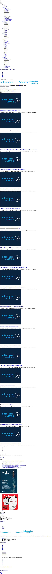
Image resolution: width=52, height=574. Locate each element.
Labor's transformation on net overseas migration (10, 466)
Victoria (5, 65)
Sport (5, 51)
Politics (3, 21)
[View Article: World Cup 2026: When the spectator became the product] (10, 128)
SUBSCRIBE (6, 10)
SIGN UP (2, 457)
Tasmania (6, 64)
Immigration (6, 67)
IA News (5, 6)
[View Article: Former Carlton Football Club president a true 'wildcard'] (10, 108)
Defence (5, 26)
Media (5, 36)
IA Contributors (6, 15)
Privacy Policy (6, 18)
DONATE (6, 11)
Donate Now (2, 521)
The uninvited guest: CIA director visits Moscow (8, 91)
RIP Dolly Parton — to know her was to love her (10, 464)
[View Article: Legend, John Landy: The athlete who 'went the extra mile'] (10, 343)
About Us (4, 552)
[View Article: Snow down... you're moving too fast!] (10, 402)
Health (5, 50)
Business (3, 33)
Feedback (6, 14)
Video (5, 54)
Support (6, 566)
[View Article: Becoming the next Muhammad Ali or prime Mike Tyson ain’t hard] (10, 304)
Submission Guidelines (8, 19)
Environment (4, 28)
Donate (5, 542)
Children (5, 46)
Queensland (6, 62)
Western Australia (7, 66)
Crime (5, 48)
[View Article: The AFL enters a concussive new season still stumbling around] (10, 363)
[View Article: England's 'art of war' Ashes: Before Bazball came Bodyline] (10, 441)
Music (5, 47)
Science (5, 31)
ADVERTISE (6, 12)
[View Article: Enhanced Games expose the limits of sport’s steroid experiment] (10, 245)
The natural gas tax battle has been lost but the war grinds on (12, 461)
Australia (4, 57)
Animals (5, 45)
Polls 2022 (6, 23)
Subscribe (2, 542)
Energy (5, 30)
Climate (5, 32)
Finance (5, 35)
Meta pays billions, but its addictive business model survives (10, 89)
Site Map (3, 555)
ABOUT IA (4, 7)
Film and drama (6, 43)
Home (3, 4)
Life (3, 39)
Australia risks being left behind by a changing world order (11, 467)
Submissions (4, 553)
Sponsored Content (7, 20)
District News (6, 60)
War (5, 56)
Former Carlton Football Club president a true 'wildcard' (11, 463)
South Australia (6, 63)
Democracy (6, 24)
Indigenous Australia (7, 59)
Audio (5, 55)
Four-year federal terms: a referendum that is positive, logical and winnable (14, 465)
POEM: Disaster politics (6, 462)
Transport (6, 38)
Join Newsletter (6, 17)
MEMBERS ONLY (7, 9)
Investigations (6, 27)
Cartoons (5, 42)
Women (5, 52)
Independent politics (7, 16)
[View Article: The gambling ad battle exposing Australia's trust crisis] (10, 186)
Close (1, 570)
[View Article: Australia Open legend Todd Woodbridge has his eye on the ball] (10, 422)
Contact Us (5, 538)
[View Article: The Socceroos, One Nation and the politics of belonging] (10, 226)
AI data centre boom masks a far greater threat (7, 90)
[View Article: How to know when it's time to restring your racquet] (10, 324)
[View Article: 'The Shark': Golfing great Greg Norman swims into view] (10, 206)
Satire (5, 53)
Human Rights (6, 41)
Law (5, 44)
